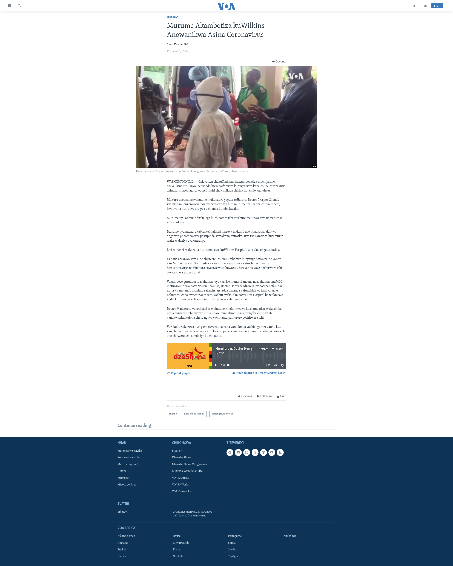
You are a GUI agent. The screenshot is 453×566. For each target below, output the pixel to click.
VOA (222, 353)
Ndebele (178, 556)
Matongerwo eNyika (129, 451)
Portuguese (235, 536)
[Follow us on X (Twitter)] (255, 452)
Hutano (172, 17)
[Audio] (425, 6)
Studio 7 (177, 451)
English (122, 549)
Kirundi (177, 549)
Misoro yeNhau (126, 484)
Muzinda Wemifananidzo (187, 471)
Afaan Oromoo (126, 536)
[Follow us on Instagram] (246, 452)
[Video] (415, 6)
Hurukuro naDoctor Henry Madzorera (242, 349)
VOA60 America (182, 491)
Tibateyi (122, 511)
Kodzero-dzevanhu (129, 457)
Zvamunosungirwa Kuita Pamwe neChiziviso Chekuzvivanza (192, 513)
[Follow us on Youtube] (238, 452)
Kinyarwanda (181, 542)
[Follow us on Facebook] (229, 452)
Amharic (122, 542)
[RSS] (280, 452)
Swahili (232, 549)
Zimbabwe (289, 536)
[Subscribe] (271, 452)
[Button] (279, 61)
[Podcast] (263, 452)
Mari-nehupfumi (127, 464)
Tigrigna (233, 556)
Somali (232, 542)
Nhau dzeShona (181, 457)
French (121, 556)
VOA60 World (180, 484)
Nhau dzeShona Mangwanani (190, 464)
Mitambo (123, 477)
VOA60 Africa (180, 477)
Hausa (177, 536)
